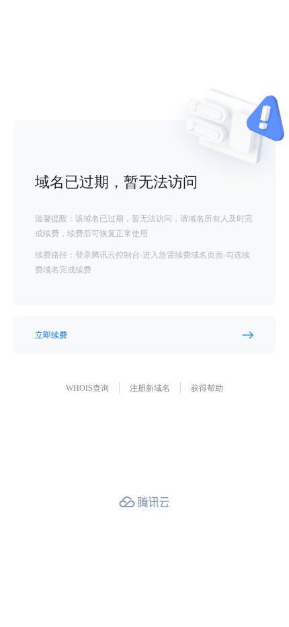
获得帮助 (207, 388)
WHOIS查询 (87, 388)
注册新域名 (150, 388)
